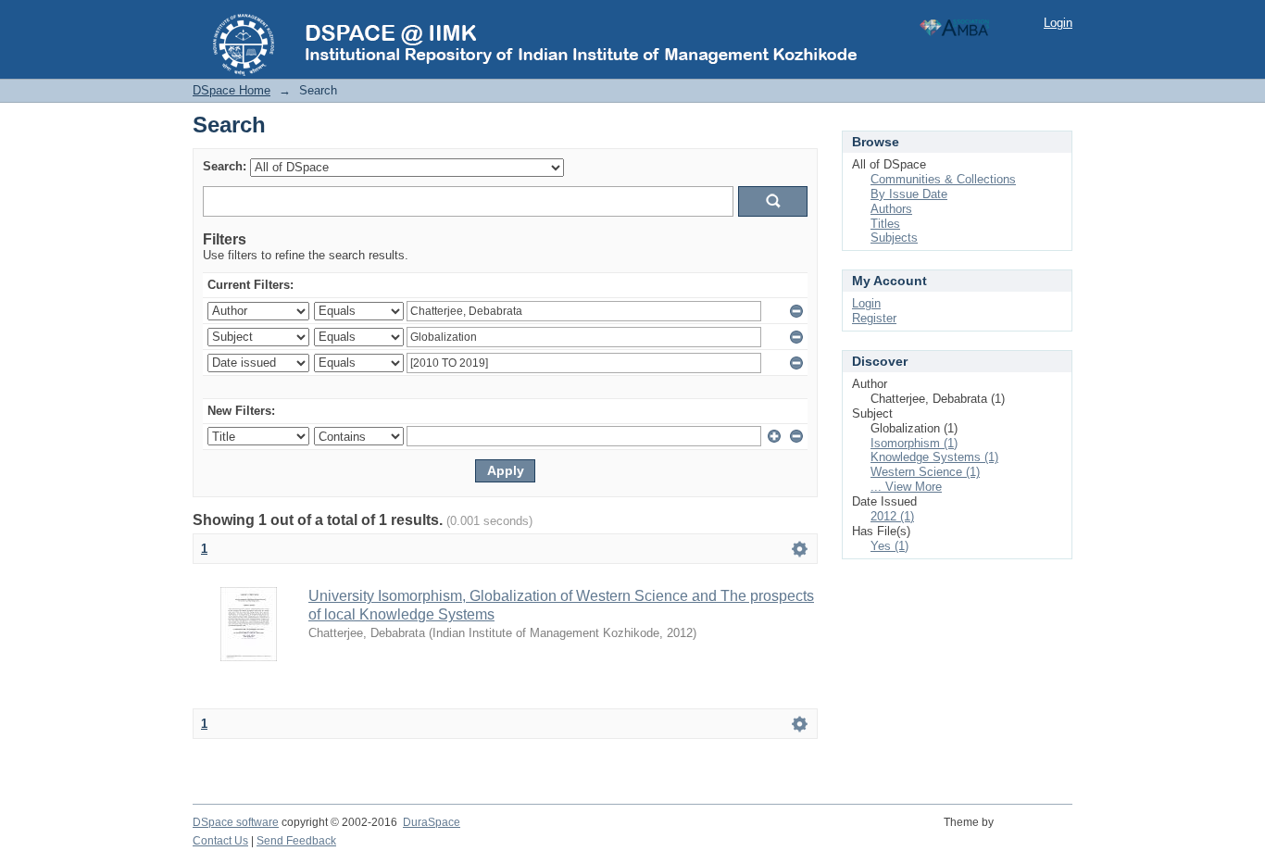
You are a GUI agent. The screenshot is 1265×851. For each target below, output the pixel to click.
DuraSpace (431, 822)
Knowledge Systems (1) (934, 457)
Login (1058, 23)
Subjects (894, 237)
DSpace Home (231, 90)
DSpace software (236, 822)
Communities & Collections (943, 179)
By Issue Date (908, 194)
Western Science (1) (925, 472)
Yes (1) (889, 546)
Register (874, 318)
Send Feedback (296, 840)
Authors (891, 209)
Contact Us (220, 840)
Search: (224, 166)
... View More (906, 487)
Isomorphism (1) (914, 443)
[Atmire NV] (1035, 832)
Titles (885, 224)
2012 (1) (892, 516)
